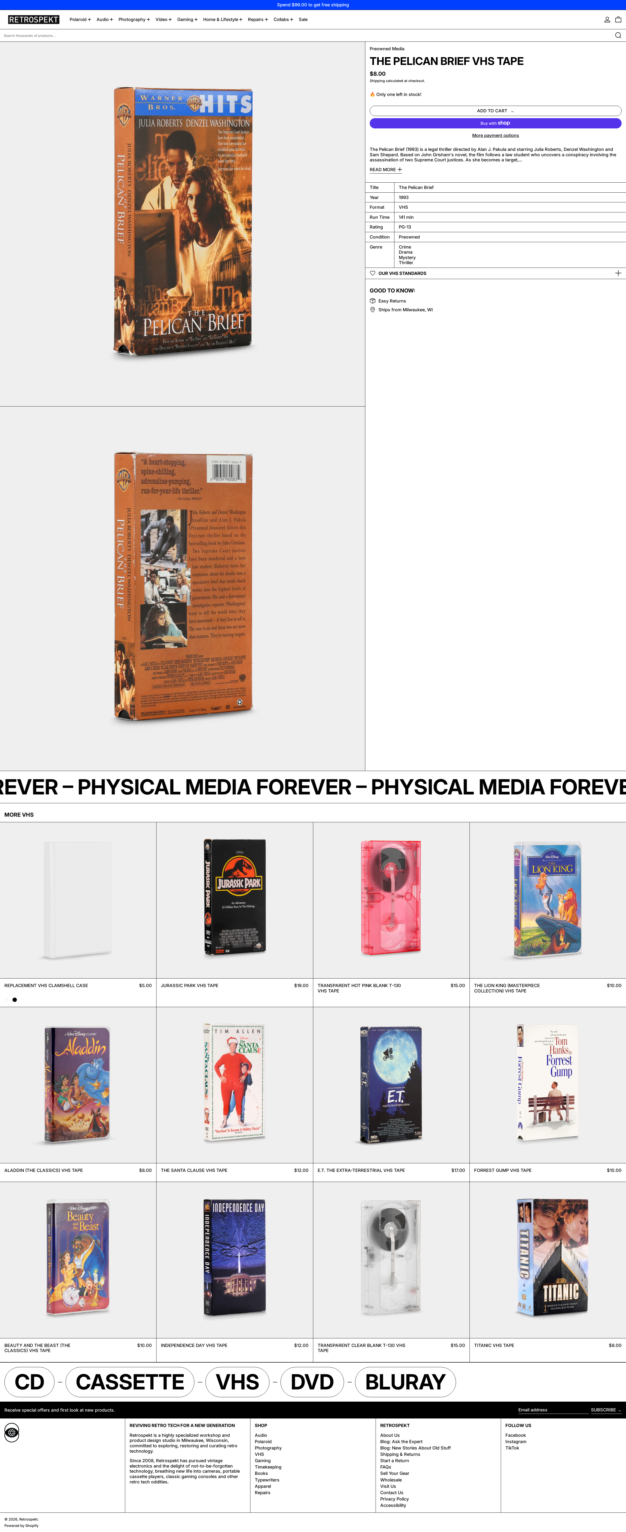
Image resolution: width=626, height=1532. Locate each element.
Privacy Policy (394, 1498)
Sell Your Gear (394, 1473)
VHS (259, 1454)
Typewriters (267, 1479)
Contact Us (391, 1492)
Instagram (515, 1441)
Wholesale (391, 1479)
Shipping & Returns (400, 1454)
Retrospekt (28, 1519)
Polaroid (263, 1441)
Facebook (515, 1435)
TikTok (512, 1447)
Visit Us (388, 1486)
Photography (268, 1447)
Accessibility (393, 1505)
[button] (618, 19)
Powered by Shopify (21, 1525)
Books (261, 1473)
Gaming (263, 1460)
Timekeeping (268, 1466)
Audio (261, 1435)
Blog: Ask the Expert (401, 1441)
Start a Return (394, 1460)
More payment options (495, 135)
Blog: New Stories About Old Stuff (415, 1447)
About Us (390, 1435)
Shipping (377, 81)
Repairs (262, 1492)
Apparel (263, 1486)
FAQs (385, 1466)
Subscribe (603, 1409)
